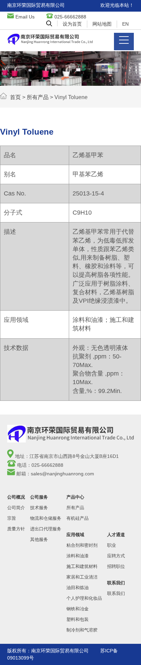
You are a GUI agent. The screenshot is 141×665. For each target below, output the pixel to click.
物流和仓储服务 (45, 518)
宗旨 (11, 518)
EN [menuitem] (125, 24)
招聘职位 (116, 566)
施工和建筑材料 (82, 566)
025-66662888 (70, 16)
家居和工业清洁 (82, 577)
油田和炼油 (77, 587)
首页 (15, 97)
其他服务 (39, 539)
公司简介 (16, 507)
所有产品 (38, 97)
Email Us (25, 16)
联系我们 (116, 593)
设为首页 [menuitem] (72, 24)
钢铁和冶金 (77, 608)
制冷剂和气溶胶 (82, 630)
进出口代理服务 (45, 528)
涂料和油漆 (77, 555)
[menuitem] (49, 23)
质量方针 (16, 528)
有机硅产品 (77, 518)
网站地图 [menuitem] (102, 24)
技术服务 (39, 507)
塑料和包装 (77, 619)
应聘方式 (116, 555)
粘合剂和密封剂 (82, 545)
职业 (111, 545)
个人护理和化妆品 (84, 598)
